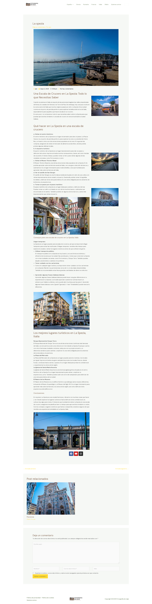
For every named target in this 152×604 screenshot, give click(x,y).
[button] (72, 4)
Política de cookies (48, 598)
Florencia (30, 517)
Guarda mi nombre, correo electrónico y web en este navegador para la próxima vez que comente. (67, 573)
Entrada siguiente (122, 469)
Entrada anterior (29, 469)
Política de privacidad (34, 598)
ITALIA (28, 519)
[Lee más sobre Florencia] (51, 498)
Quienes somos (32, 600)
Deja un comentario (39, 27)
